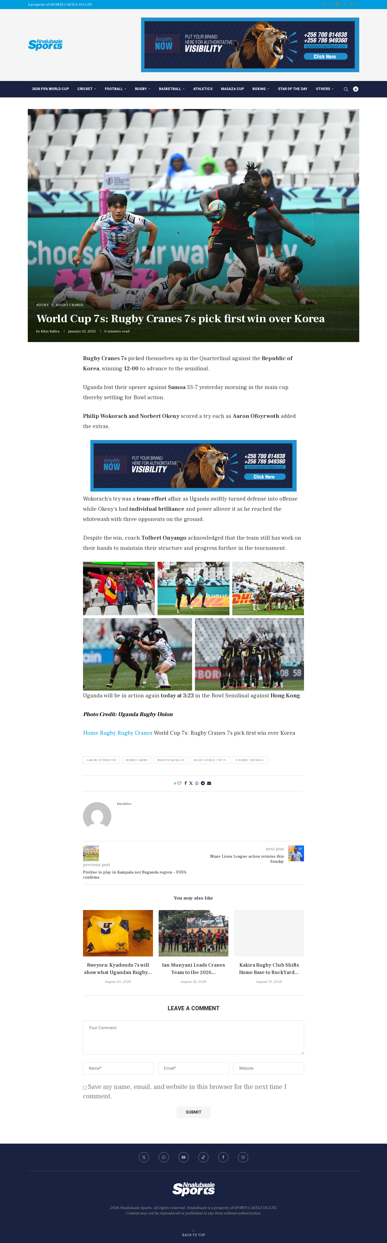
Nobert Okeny (137, 760)
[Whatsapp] (330, 4)
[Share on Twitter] (191, 783)
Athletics (202, 89)
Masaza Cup (232, 89)
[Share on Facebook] (185, 783)
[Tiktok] (345, 4)
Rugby (141, 89)
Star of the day (292, 89)
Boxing (259, 89)
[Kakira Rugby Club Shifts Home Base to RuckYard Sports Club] (269, 933)
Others (323, 89)
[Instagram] (357, 4)
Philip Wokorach (171, 760)
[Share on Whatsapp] (197, 783)
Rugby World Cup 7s (210, 760)
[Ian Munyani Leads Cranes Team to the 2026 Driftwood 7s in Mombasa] (194, 933)
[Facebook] (351, 4)
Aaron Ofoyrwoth (101, 760)
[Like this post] (179, 783)
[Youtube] (337, 4)
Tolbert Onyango (249, 760)
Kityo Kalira (50, 331)
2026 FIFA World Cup (50, 89)
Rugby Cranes (134, 733)
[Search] (346, 89)
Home (90, 733)
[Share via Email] (209, 783)
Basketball (170, 89)
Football (114, 89)
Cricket (85, 89)
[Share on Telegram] (203, 783)
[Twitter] (323, 4)
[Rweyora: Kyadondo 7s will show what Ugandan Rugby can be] (118, 933)
